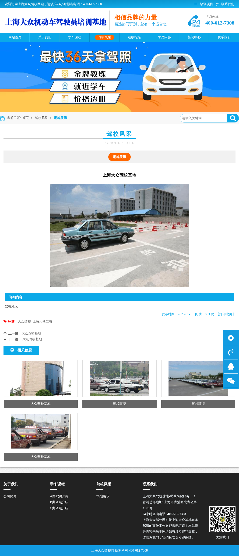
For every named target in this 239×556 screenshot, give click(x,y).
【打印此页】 (225, 314)
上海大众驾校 (42, 321)
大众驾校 (24, 321)
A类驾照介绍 (59, 496)
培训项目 (206, 4)
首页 (25, 118)
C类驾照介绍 (59, 508)
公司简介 (10, 496)
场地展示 (60, 118)
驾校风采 (41, 118)
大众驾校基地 (31, 333)
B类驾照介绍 (59, 502)
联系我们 (227, 4)
